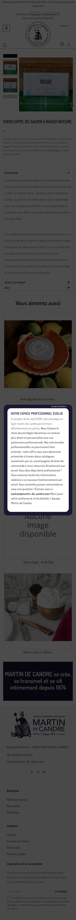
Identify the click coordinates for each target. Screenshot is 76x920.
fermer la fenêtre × (59, 406)
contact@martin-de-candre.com (30, 494)
